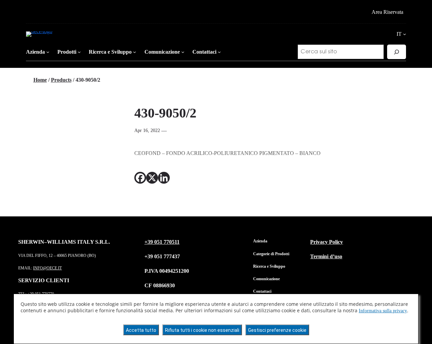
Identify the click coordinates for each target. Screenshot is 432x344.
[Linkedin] (164, 178)
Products (61, 80)
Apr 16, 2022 (147, 130)
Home (40, 80)
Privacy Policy (326, 242)
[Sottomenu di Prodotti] (79, 51)
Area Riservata (387, 12)
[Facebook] (140, 178)
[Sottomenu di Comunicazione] (182, 51)
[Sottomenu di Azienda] (47, 51)
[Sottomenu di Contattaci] (219, 51)
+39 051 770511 (162, 242)
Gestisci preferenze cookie (277, 330)
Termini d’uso (326, 256)
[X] (152, 178)
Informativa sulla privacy (383, 310)
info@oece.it (47, 268)
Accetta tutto (141, 330)
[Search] (396, 52)
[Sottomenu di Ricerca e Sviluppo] (134, 51)
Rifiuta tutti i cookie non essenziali (202, 330)
